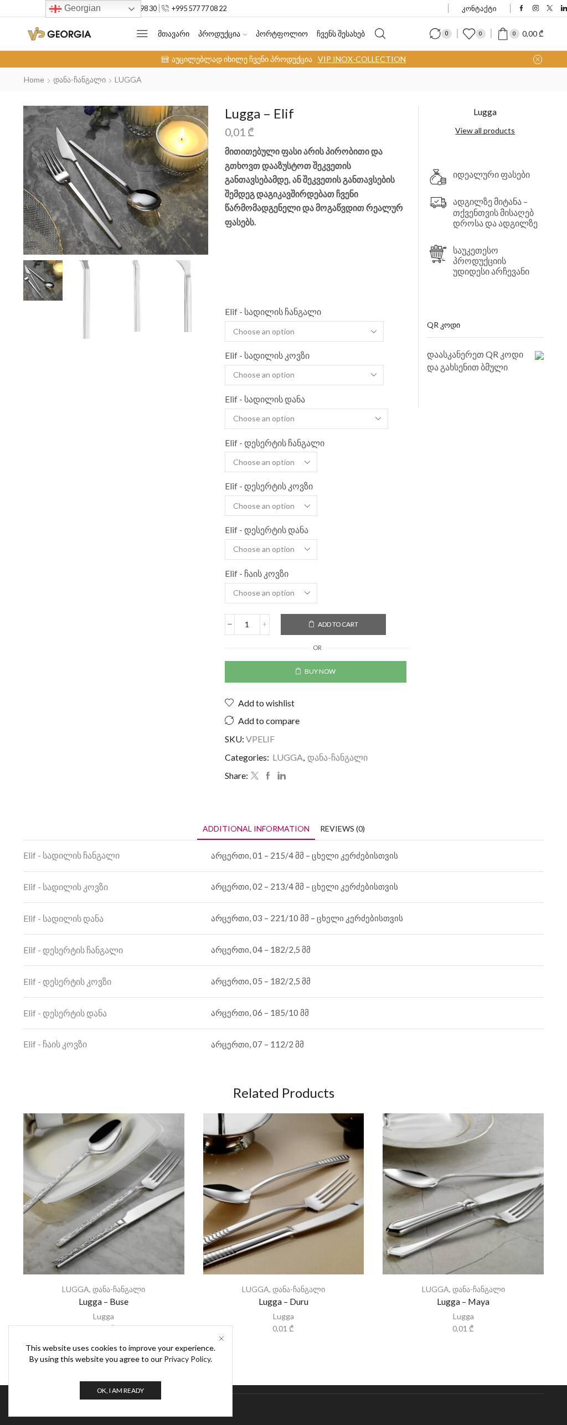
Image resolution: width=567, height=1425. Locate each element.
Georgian (81, 8)
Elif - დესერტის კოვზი (269, 486)
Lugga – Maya (463, 1301)
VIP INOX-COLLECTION (362, 59)
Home (34, 79)
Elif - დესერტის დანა (266, 529)
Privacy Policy (187, 1359)
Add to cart (338, 624)
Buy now (320, 671)
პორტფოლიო (282, 33)
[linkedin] (280, 776)
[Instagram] (536, 8)
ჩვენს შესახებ (341, 33)
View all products (485, 130)
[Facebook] (521, 8)
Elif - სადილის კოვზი (267, 355)
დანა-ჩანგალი (79, 79)
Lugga (103, 1316)
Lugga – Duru (283, 1301)
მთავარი (173, 33)
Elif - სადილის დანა (265, 399)
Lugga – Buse (103, 1301)
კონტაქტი (479, 8)
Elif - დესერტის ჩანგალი (274, 442)
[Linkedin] (564, 8)
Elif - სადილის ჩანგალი (273, 311)
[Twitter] (550, 8)
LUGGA (128, 79)
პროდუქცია (219, 33)
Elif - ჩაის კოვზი (256, 573)
